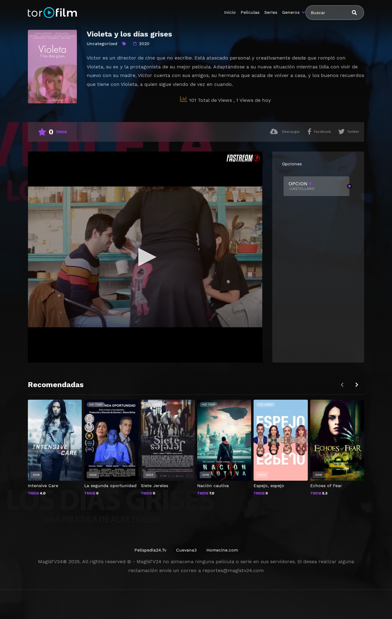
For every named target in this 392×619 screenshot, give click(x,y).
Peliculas (250, 12)
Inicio (230, 12)
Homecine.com (222, 550)
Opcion (301, 186)
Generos (291, 12)
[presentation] (356, 384)
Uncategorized (102, 43)
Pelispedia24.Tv (150, 550)
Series (270, 12)
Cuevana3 (186, 550)
